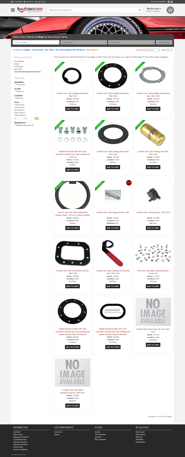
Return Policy (18, 434)
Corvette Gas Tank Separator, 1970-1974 (153, 212)
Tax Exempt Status (20, 439)
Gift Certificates (100, 434)
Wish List (139, 437)
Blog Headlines (100, 439)
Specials (98, 437)
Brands (97, 432)
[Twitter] (172, 2)
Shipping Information (21, 437)
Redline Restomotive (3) (25, 125)
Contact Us (29, 2)
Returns (57, 434)
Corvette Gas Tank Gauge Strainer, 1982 (112, 212)
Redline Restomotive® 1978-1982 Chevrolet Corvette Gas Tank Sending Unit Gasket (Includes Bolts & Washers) (73, 332)
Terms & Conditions (20, 449)
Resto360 (16, 432)
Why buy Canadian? (20, 442)
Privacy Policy (18, 447)
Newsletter (139, 439)
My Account (140, 432)
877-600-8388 (17, 2)
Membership (140, 442)
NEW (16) (19, 98)
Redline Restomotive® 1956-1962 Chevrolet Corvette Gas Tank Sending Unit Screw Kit (73, 154)
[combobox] (36, 42)
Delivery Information (20, 444)
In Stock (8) (20, 85)
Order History (140, 434)
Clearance (20, 91)
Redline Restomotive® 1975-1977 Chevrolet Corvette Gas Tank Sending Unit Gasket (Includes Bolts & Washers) (113, 332)
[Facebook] (169, 2)
